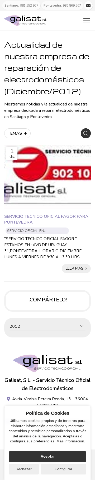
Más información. (70, 441)
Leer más (74, 268)
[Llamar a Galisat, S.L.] (88, 5)
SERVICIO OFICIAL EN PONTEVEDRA (25, 231)
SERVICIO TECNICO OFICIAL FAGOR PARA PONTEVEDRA (46, 219)
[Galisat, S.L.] (25, 20)
